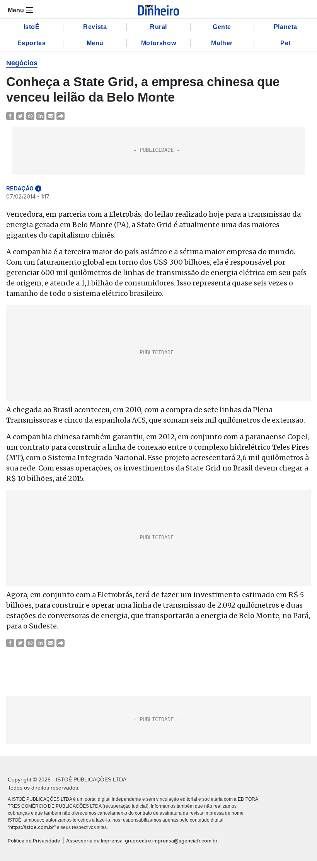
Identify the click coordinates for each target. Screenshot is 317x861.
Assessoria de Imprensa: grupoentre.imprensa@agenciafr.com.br (142, 841)
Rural (158, 27)
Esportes (31, 43)
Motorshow (158, 43)
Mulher (222, 43)
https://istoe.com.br (31, 827)
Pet (285, 43)
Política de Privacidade (34, 841)
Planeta (285, 27)
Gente (222, 27)
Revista (95, 27)
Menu (95, 43)
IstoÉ (32, 27)
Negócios (21, 63)
